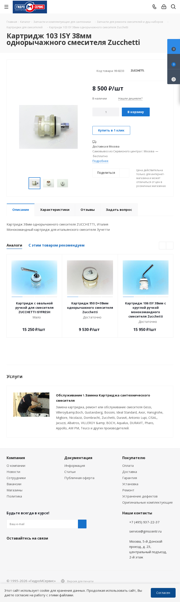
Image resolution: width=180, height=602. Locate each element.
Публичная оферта (79, 478)
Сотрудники (16, 478)
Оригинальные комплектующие (147, 502)
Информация (74, 465)
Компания (16, 457)
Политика (14, 496)
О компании (16, 465)
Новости (13, 471)
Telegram (172, 571)
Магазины (14, 490)
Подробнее (100, 161)
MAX (33, 548)
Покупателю (133, 457)
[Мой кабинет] (164, 7)
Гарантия (129, 478)
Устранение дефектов (140, 496)
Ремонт (128, 490)
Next (169, 246)
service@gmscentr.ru (145, 531)
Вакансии (14, 484)
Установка (130, 484)
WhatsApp (172, 583)
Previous (162, 246)
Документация (78, 457)
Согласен (163, 593)
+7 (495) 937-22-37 (144, 522)
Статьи (70, 471)
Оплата (128, 465)
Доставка (129, 471)
